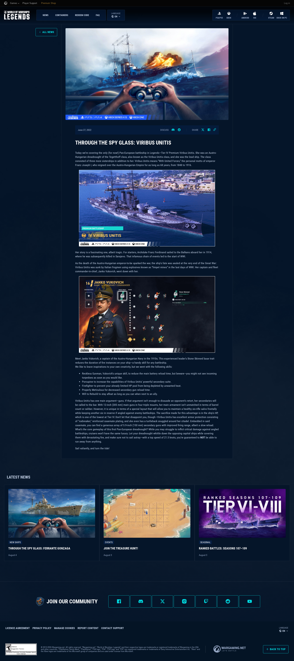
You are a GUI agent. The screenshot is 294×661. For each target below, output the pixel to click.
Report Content (88, 628)
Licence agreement (17, 628)
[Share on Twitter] (203, 130)
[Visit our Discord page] (140, 601)
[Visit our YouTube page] (249, 601)
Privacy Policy (41, 628)
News (45, 15)
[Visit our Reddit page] (227, 601)
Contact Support (112, 628)
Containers (61, 15)
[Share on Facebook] (209, 130)
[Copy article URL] (214, 129)
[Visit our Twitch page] (206, 601)
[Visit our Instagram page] (184, 601)
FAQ (98, 15)
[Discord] (173, 130)
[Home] (19, 15)
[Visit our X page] (162, 601)
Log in (287, 3)
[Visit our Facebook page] (118, 601)
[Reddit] (179, 130)
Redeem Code (82, 15)
